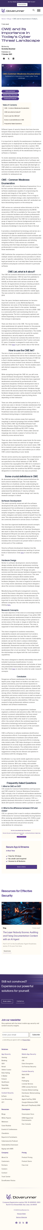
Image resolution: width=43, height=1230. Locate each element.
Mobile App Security (10, 95)
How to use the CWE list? (12, 116)
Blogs (9, 19)
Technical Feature (10, 99)
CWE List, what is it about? (12, 112)
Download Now (22, 4)
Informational (10, 91)
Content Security (8, 1093)
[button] (4, 58)
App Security (6, 1054)
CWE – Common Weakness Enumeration (16, 108)
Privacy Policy (21, 1214)
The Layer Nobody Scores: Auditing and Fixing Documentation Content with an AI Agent (20, 936)
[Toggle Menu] (38, 10)
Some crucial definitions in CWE (14, 120)
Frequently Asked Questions (13, 124)
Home (4, 19)
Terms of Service (21, 1217)
